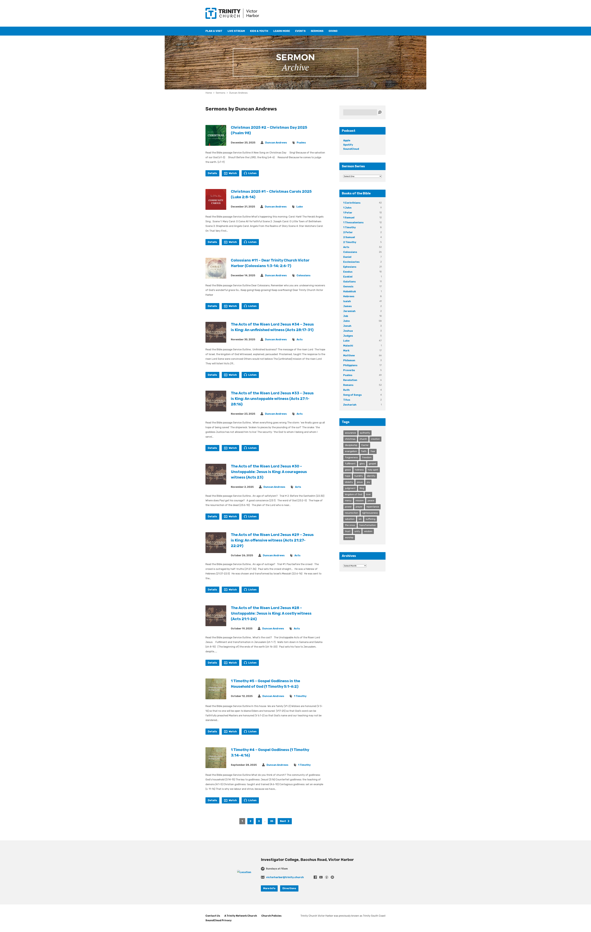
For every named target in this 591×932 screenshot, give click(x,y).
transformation (367, 525)
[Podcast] (326, 877)
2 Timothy (349, 242)
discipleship (351, 445)
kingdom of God (353, 494)
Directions (289, 888)
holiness (359, 469)
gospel (372, 463)
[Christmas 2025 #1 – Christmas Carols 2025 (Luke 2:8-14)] (215, 207)
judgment (350, 488)
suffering (370, 519)
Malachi (348, 345)
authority (365, 432)
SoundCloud (351, 148)
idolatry (349, 482)
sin (360, 519)
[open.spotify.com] (332, 877)
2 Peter (348, 232)
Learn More (281, 31)
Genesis (348, 286)
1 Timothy (300, 696)
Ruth (346, 390)
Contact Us (212, 915)
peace (371, 500)
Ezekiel (347, 276)
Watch (232, 173)
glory (362, 463)
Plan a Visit (213, 31)
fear (372, 451)
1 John (347, 207)
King (362, 488)
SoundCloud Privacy (218, 920)
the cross (350, 525)
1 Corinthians (351, 202)
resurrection (351, 512)
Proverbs (349, 370)
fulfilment (350, 463)
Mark (346, 350)
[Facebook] (315, 877)
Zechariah (349, 404)
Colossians (303, 275)
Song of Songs (352, 394)
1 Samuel (348, 217)
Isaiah (347, 301)
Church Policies (271, 915)
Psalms (301, 142)
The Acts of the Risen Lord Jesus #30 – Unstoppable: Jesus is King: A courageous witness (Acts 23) (269, 471)
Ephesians (349, 266)
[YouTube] (321, 877)
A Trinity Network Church (240, 915)
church (363, 439)
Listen (252, 173)
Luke (299, 206)
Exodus (347, 271)
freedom (367, 457)
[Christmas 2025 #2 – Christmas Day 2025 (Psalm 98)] (215, 143)
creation (375, 439)
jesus (360, 482)
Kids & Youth (259, 31)
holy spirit (373, 469)
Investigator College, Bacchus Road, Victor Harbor (307, 860)
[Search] (379, 112)
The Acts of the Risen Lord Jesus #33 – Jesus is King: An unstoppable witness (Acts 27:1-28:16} (272, 398)
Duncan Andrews (238, 92)
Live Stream (236, 31)
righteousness (370, 512)
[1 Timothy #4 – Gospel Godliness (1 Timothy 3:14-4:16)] (215, 765)
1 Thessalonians (353, 222)
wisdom (368, 531)
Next (283, 821)
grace (348, 469)
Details (212, 173)
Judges (348, 335)
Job (345, 316)
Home (208, 92)
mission (360, 500)
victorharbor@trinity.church (285, 877)
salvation (350, 519)
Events (300, 31)
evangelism (351, 451)
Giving (333, 31)
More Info (269, 888)
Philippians (350, 365)
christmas (350, 439)
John (346, 321)
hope (347, 476)
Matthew (349, 355)
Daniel (347, 257)
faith (363, 451)
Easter (365, 445)
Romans (348, 385)
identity (371, 476)
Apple (346, 140)
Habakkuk (349, 291)
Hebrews (348, 296)
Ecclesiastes (351, 261)
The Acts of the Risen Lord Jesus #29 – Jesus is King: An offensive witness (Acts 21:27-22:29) (272, 540)
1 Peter (347, 212)
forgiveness (351, 457)
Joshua (348, 330)
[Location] (244, 872)
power (348, 506)
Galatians (349, 281)
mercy (348, 500)
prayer (359, 506)
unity (357, 531)
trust (347, 531)
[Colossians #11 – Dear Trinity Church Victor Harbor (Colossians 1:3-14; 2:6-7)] (215, 276)
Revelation (350, 380)
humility (358, 476)
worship (349, 537)
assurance (350, 432)
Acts (300, 339)
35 (271, 821)
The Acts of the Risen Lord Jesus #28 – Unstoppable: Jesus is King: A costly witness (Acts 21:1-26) (271, 613)
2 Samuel (349, 237)
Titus (346, 399)
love (368, 494)
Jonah (347, 325)
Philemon (349, 360)
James (347, 306)
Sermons (317, 31)
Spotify (348, 144)
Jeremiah (349, 311)
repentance (372, 506)
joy (368, 482)
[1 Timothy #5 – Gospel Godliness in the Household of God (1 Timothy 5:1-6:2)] (215, 696)
